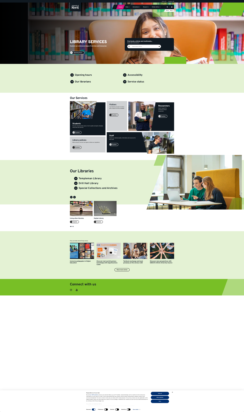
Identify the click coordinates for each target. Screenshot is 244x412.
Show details (135, 409)
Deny (160, 401)
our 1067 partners (94, 395)
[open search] (167, 7)
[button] (71, 197)
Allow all (160, 393)
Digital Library (99, 218)
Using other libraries (77, 218)
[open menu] (172, 7)
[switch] (106, 409)
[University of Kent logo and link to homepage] (75, 7)
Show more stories (122, 270)
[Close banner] (172, 392)
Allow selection (160, 397)
